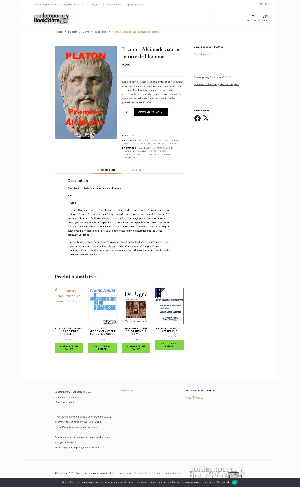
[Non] (296, 482)
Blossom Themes (142, 473)
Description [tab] (106, 170)
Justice (142, 151)
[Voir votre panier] (264, 17)
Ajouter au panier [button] (70, 348)
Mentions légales (229, 84)
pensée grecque (133, 154)
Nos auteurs (114, 4)
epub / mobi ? (135, 4)
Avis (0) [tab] (136, 170)
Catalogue (92, 4)
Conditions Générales (205, 84)
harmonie (129, 151)
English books (71, 4)
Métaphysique (157, 151)
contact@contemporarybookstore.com (76, 427)
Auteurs (144, 140)
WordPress (174, 473)
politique (129, 157)
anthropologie (162, 148)
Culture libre (160, 140)
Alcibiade (145, 148)
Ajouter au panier (151, 111)
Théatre (172, 143)
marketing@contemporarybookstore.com (77, 447)
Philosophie (131, 143)
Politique (158, 143)
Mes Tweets (203, 54)
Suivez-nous (127, 390)
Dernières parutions (45, 4)
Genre (174, 140)
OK (234, 482)
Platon (145, 143)
